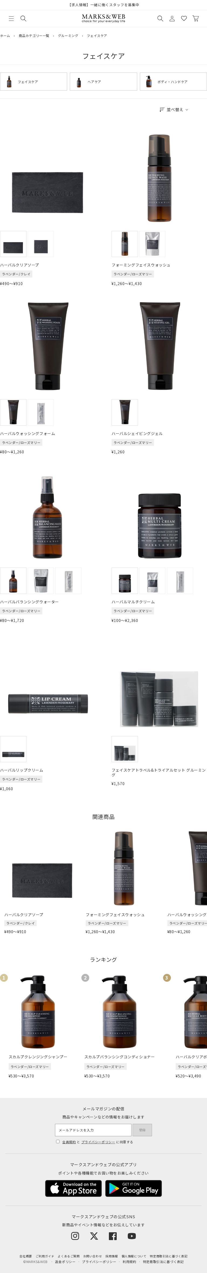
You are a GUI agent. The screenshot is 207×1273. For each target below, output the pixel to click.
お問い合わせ (92, 1256)
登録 (142, 1130)
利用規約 (129, 1261)
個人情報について (134, 1256)
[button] (11, 19)
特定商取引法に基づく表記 (168, 1256)
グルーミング (68, 35)
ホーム (5, 35)
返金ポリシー (65, 1261)
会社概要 (25, 1256)
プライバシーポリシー (98, 1141)
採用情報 (111, 1256)
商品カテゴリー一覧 (34, 35)
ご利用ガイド (45, 1256)
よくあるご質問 (69, 1256)
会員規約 (69, 1141)
